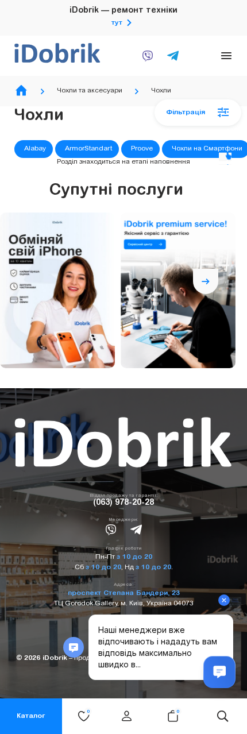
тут (116, 23)
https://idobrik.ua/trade (57, 290)
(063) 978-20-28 (123, 503)
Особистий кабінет (126, 716)
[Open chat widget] (219, 672)
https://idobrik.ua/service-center (178, 290)
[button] (205, 256)
